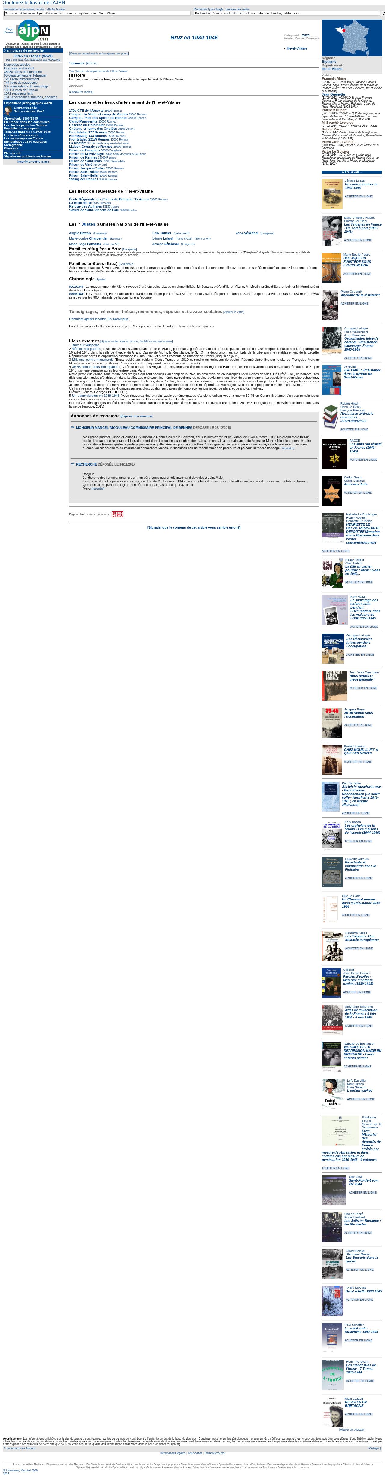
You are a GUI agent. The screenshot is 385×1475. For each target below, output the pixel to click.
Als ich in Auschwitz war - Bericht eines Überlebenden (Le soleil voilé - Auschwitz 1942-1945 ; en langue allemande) (361, 795)
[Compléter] (129, 249)
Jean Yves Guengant (364, 672)
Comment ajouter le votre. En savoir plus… (100, 319)
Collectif (348, 969)
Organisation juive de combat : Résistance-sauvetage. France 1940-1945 (361, 344)
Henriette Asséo (356, 932)
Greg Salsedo (356, 1087)
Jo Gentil (350, 366)
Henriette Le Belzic (359, 521)
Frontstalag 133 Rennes (88, 136)
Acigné (130, 128)
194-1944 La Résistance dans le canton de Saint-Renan (362, 373)
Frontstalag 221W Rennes (89, 139)
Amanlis (105, 203)
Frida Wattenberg (356, 331)
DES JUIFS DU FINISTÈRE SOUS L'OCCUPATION (357, 261)
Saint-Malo (117, 161)
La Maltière (77, 143)
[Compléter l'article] (81, 91)
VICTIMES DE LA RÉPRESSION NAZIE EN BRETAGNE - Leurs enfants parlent (362, 1052)
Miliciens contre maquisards (93, 359)
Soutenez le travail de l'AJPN (34, 2)
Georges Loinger (356, 328)
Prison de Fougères (84, 150)
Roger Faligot (354, 559)
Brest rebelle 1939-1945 (364, 1291)
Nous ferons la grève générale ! (362, 677)
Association (195, 1453)
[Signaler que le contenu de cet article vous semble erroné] (194, 527)
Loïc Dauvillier (356, 1080)
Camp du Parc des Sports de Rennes (98, 118)
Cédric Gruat (353, 477)
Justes (88, 224)
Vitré (104, 164)
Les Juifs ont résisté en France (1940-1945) (366, 447)
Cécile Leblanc (354, 480)
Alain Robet (353, 563)
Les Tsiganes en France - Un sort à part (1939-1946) (363, 228)
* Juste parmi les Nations (19, 1448)
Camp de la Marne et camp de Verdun (98, 114)
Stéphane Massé (358, 1254)
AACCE (355, 440)
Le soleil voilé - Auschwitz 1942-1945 (361, 1330)
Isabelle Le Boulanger (361, 514)
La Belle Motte (80, 203)
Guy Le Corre (351, 895)
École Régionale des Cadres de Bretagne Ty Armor (109, 199)
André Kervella (356, 1287)
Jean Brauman (354, 335)
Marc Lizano (355, 1083)
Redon (132, 210)
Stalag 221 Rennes (83, 179)
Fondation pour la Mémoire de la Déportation (371, 1122)
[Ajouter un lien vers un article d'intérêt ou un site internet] (136, 341)
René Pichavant (357, 1361)
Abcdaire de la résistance (360, 295)
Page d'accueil (10, 31)
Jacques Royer (354, 709)
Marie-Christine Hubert (359, 217)
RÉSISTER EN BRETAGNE (356, 1403)
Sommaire (77, 63)
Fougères (115, 150)
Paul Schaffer (351, 783)
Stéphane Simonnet (359, 1006)
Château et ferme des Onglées (93, 128)
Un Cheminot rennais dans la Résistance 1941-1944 (361, 902)
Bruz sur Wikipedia (86, 345)
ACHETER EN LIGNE (359, 196)
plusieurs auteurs (357, 858)
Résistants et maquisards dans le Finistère (360, 865)
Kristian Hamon (354, 746)
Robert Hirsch (349, 403)
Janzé (114, 206)
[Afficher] (91, 63)
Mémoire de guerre (86, 349)
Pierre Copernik (351, 291)
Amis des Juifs (356, 484)
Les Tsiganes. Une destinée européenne (362, 938)
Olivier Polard (355, 1250)
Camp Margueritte (83, 121)
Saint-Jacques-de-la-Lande (112, 143)
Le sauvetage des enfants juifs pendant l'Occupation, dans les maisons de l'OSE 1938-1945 (365, 609)
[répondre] (288, 448)
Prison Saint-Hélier (84, 172)
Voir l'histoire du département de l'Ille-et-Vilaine (98, 71)
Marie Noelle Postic (356, 254)
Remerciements (215, 1453)
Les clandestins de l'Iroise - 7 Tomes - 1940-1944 (361, 1368)
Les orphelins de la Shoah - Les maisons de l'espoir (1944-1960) (362, 829)
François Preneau (352, 410)
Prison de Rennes (83, 157)
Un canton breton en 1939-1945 (95, 395)
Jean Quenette (333, 94)
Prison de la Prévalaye (86, 154)
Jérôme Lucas (355, 180)
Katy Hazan (358, 596)
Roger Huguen (356, 517)
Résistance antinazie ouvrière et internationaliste (356, 417)
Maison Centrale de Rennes (90, 146)
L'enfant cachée (359, 1090)
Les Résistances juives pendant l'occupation (359, 642)
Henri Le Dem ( (350, 406)
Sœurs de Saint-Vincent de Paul (94, 210)
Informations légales (173, 1453)
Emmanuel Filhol (355, 221)
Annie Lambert (354, 1217)
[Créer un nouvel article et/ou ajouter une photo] (99, 53)
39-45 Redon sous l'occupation (358, 714)
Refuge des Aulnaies (85, 206)
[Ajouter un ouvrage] (352, 1429)
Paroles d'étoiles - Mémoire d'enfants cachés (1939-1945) (358, 980)
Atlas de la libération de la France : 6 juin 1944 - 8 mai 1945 (361, 1013)
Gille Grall (355, 1177)
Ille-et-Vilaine (332, 69)
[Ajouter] (101, 279)
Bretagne (329, 61)
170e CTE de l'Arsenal (86, 110)
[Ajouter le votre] (233, 312)
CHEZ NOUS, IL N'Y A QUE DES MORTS (361, 751)
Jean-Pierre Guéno (356, 973)
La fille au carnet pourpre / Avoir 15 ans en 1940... (362, 570)
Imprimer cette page (33, 161)
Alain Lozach (354, 1398)
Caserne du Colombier (87, 125)
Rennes (117, 110)
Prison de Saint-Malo (85, 161)
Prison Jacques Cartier (87, 168)
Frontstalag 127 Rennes (88, 132)
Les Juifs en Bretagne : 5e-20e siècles (362, 1222)
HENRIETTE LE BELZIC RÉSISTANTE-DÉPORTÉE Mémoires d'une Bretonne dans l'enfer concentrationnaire (363, 533)
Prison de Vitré (81, 164)
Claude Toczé (353, 1214)
